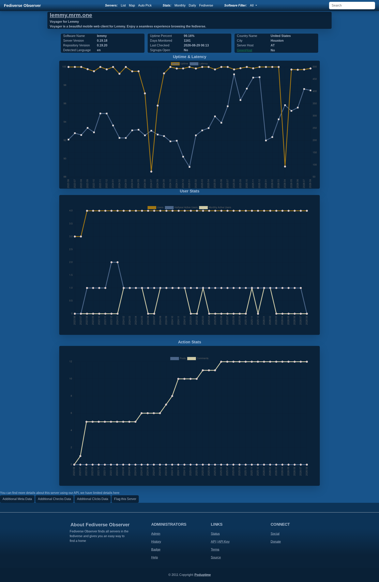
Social (275, 533)
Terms (215, 549)
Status (215, 533)
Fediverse (206, 5)
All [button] (252, 5)
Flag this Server (125, 499)
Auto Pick (145, 5)
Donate (276, 541)
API (213, 541)
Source (216, 557)
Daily (192, 5)
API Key (224, 541)
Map (132, 5)
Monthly (180, 5)
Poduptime (202, 574)
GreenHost (244, 50)
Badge (155, 549)
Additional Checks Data (54, 499)
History (156, 541)
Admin (155, 533)
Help (154, 557)
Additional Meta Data (17, 499)
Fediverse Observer (22, 5)
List (123, 5)
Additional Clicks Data (92, 499)
